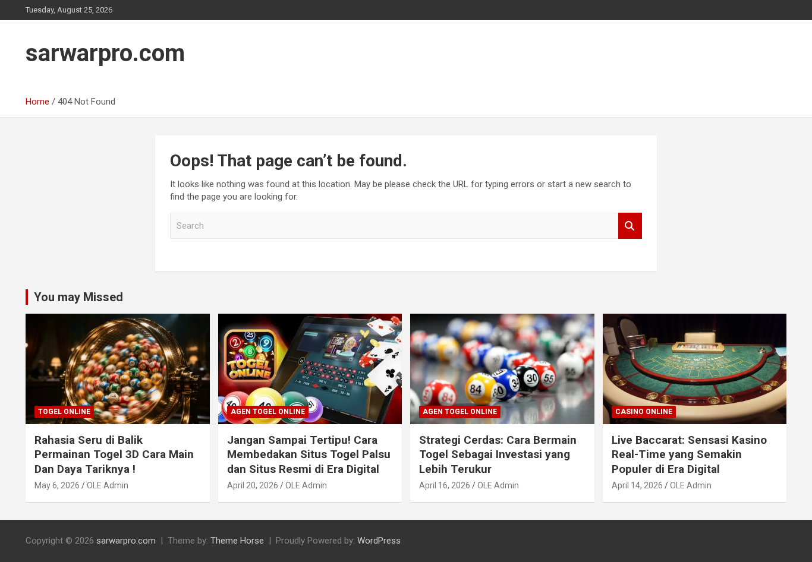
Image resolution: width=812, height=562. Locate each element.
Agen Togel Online (268, 412)
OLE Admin (107, 485)
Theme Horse (237, 540)
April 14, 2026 (637, 485)
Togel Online (64, 412)
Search (630, 226)
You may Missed (78, 297)
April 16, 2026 (444, 485)
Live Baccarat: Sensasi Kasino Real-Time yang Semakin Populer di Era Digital (689, 454)
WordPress (379, 540)
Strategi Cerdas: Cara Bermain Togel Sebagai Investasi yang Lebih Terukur (498, 454)
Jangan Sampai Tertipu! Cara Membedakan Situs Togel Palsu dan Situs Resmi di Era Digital (309, 454)
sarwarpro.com (105, 53)
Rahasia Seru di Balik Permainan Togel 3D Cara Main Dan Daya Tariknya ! (114, 454)
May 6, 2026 (57, 485)
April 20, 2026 (252, 485)
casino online (643, 412)
